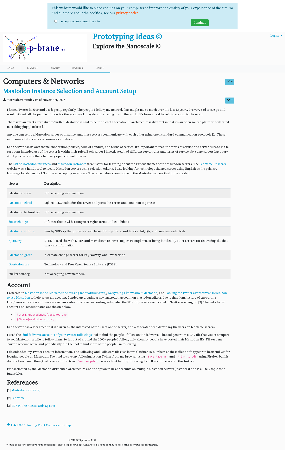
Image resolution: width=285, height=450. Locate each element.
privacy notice (127, 13)
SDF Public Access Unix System (33, 406)
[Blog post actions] (230, 101)
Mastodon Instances (72, 164)
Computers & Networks (44, 81)
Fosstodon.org (19, 264)
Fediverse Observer (213, 164)
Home (10, 68)
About (55, 68)
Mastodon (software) (26, 390)
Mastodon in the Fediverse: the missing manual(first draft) (65, 293)
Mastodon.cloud (20, 203)
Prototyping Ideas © (127, 36)
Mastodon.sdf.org (21, 231)
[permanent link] (139, 92)
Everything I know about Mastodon (132, 293)
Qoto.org (15, 241)
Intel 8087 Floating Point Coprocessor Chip (40, 425)
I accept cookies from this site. (79, 21)
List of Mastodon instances (32, 164)
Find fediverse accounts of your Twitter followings (57, 335)
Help (99, 68)
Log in (275, 36)
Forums (77, 68)
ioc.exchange (18, 222)
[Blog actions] (230, 82)
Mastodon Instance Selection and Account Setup (69, 91)
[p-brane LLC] (45, 48)
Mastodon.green (20, 255)
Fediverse (18, 398)
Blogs (31, 68)
